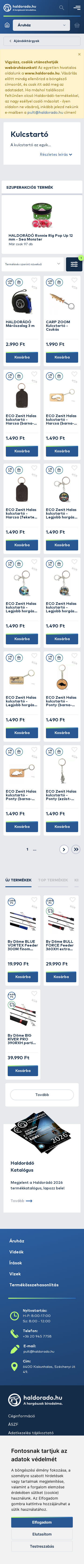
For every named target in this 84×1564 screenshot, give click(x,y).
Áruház (16, 1241)
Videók (16, 1252)
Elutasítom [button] (42, 1534)
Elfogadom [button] (42, 1522)
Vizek (15, 1274)
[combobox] (33, 264)
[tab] (18, 882)
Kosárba (22, 357)
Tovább (42, 1095)
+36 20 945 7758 (37, 1336)
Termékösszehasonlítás (34, 1285)
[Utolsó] (76, 849)
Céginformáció (21, 1416)
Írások (15, 1263)
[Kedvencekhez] (34, 280)
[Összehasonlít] (34, 287)
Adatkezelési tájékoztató (31, 1433)
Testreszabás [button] (42, 1546)
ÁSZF (13, 1424)
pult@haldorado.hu (45, 112)
